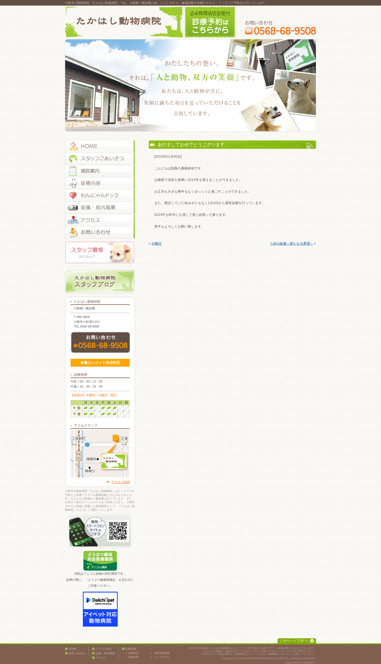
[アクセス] (100, 220)
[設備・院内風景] (100, 208)
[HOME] (100, 146)
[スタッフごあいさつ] (100, 158)
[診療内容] (100, 183)
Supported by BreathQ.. (300, 662)
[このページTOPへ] (297, 640)
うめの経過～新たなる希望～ (291, 243)
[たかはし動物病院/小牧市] (124, 22)
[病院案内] (100, 171)
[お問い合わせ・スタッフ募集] (100, 232)
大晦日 (156, 243)
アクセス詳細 (120, 482)
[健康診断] (100, 195)
